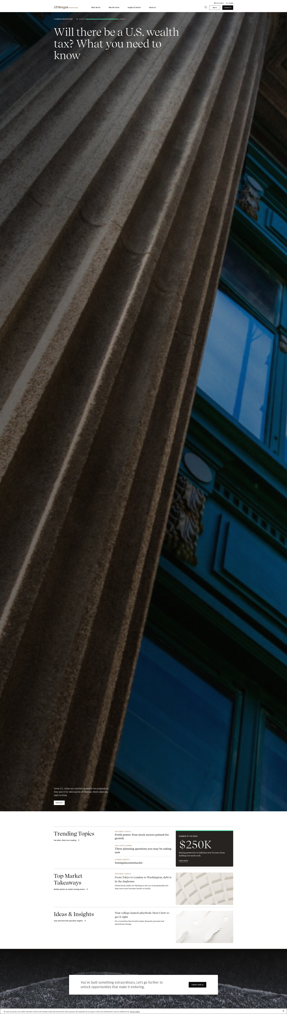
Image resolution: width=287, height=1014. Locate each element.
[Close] (283, 1010)
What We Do (95, 8)
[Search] (205, 7)
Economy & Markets (122, 859)
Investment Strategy (123, 831)
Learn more (183, 861)
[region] (143, 1011)
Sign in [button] (215, 7)
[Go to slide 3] (109, 19)
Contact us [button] (227, 7)
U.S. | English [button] (229, 3)
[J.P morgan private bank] (66, 7)
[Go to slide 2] (89, 19)
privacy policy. (135, 1012)
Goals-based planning (123, 845)
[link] (143, 882)
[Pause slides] (77, 19)
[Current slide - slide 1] (82, 19)
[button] (219, 3)
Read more (59, 803)
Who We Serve (114, 8)
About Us (152, 8)
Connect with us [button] (197, 985)
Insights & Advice (134, 8)
